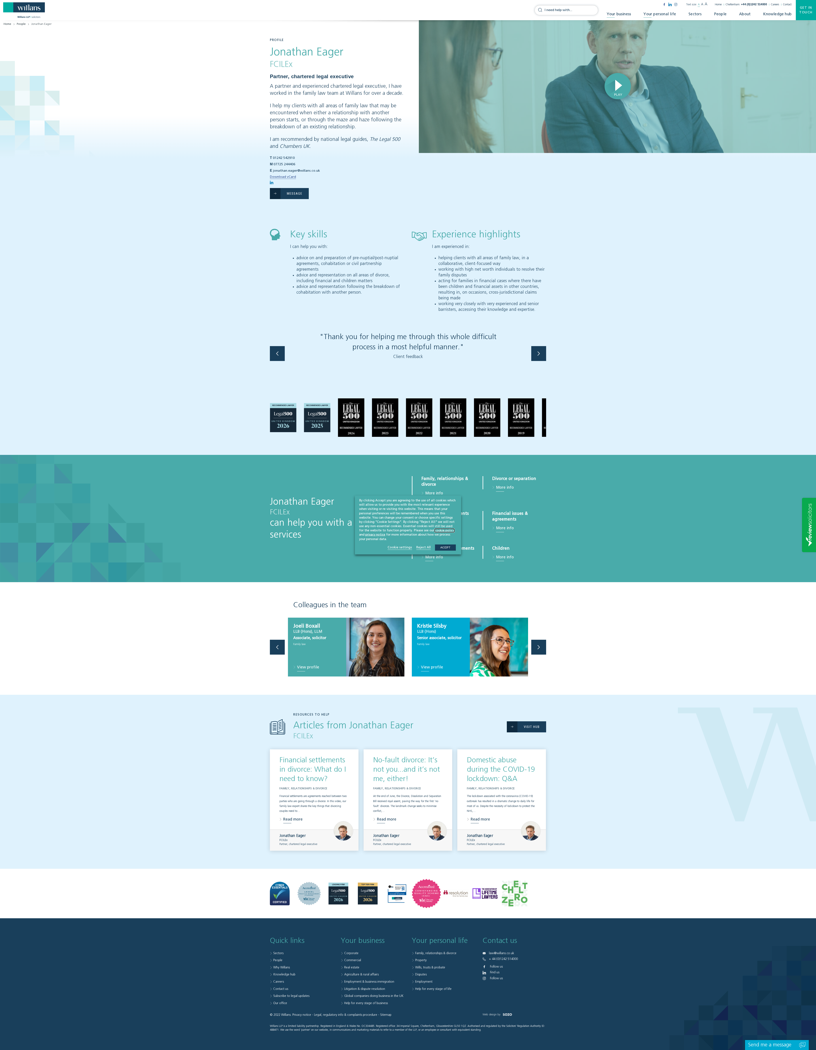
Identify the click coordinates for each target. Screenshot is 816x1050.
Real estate (351, 967)
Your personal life (659, 14)
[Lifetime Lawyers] (485, 893)
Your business (619, 14)
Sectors (694, 14)
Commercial (352, 960)
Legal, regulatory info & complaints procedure (345, 1014)
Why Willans (281, 967)
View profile (308, 667)
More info (434, 493)
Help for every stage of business (366, 1003)
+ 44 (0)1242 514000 (503, 959)
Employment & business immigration (369, 981)
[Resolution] (456, 893)
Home (718, 4)
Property (421, 960)
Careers (775, 4)
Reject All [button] (423, 547)
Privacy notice (301, 1014)
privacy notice (375, 534)
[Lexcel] (309, 893)
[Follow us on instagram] (675, 4)
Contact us (280, 989)
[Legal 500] (338, 893)
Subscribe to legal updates (291, 996)
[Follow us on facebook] (664, 4)
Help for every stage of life (433, 989)
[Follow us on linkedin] (670, 4)
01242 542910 (284, 158)
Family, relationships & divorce (435, 953)
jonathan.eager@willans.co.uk (296, 171)
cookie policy (444, 530)
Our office (280, 1003)
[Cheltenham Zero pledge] (514, 893)
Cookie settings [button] (400, 547)
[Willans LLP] (24, 10)
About (745, 14)
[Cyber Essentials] (280, 893)
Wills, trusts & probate (430, 967)
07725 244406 (284, 164)
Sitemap (385, 1014)
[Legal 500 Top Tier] (368, 893)
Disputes (421, 974)
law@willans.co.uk (501, 953)
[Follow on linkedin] (271, 182)
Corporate (351, 953)
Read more (293, 819)
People (720, 14)
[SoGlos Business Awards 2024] (397, 893)
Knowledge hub (777, 14)
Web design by (492, 1014)
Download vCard (283, 177)
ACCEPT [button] (445, 547)
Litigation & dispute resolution (364, 989)
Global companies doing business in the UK (374, 996)
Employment (423, 981)
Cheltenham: (746, 4)
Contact (787, 4)
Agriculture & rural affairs (361, 974)
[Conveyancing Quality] (426, 893)
